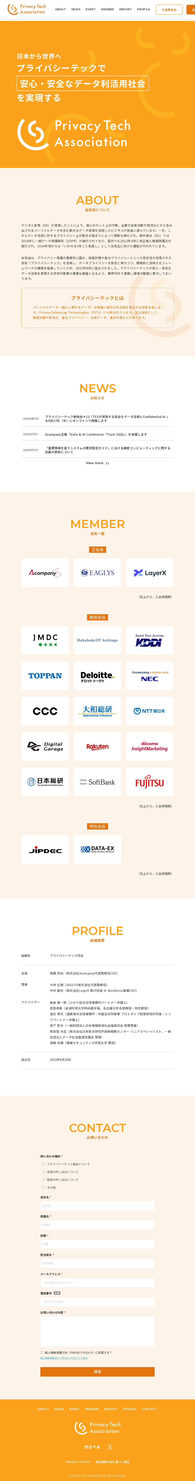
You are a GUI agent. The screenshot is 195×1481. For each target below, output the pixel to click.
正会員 (98, 549)
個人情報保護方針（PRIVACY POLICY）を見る (64, 1357)
